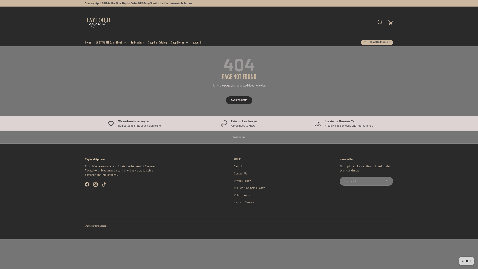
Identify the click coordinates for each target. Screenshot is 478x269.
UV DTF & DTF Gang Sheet (109, 42)
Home (88, 42)
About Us (198, 42)
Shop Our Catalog (157, 42)
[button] (391, 22)
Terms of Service (244, 202)
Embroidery (137, 42)
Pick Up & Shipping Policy (249, 187)
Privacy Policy (242, 180)
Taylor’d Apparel (99, 226)
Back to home (239, 100)
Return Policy (242, 195)
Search (238, 166)
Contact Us (240, 173)
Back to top (239, 136)
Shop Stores (177, 42)
